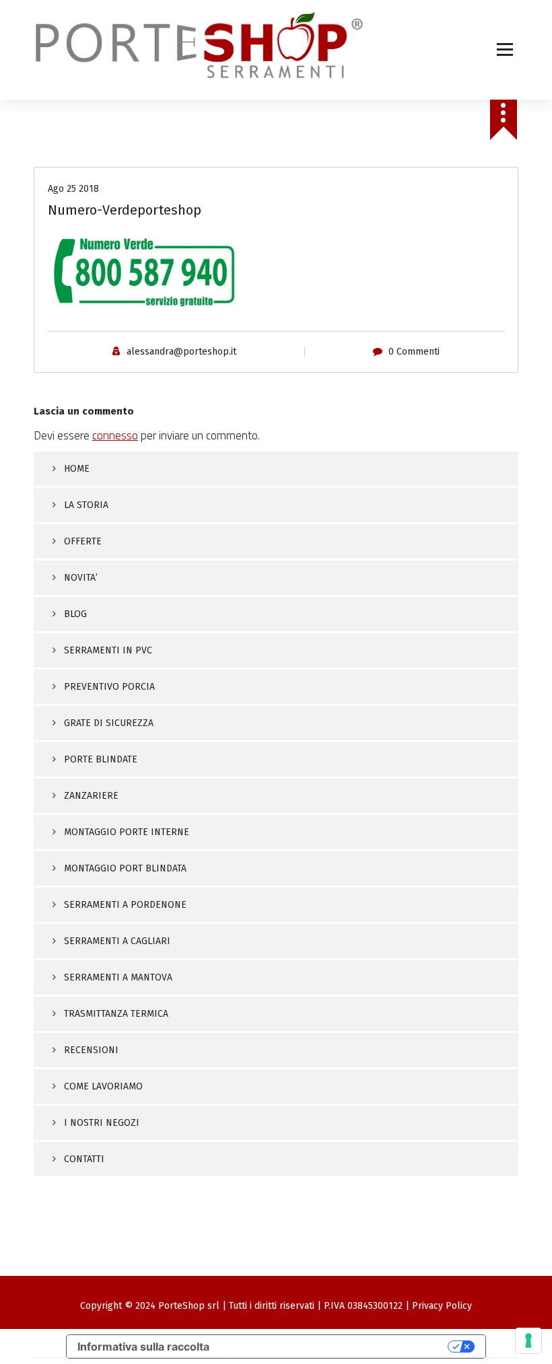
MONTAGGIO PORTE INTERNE (126, 832)
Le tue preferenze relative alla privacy (335, 1346)
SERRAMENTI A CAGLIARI (117, 941)
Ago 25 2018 (73, 188)
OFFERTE (83, 541)
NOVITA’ (81, 577)
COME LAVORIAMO (103, 1086)
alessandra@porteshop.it (181, 351)
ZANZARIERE (91, 795)
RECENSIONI (91, 1050)
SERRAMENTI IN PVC (108, 650)
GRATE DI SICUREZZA (108, 723)
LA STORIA (86, 505)
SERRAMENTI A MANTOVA (118, 977)
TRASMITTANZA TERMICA (116, 1013)
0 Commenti (414, 351)
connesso (115, 435)
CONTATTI (84, 1159)
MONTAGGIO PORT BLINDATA (125, 868)
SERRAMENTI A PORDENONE (125, 904)
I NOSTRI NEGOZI (101, 1122)
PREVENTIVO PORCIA (109, 686)
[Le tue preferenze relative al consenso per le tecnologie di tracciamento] (528, 1340)
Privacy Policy (442, 1306)
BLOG (75, 614)
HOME (77, 468)
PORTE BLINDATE (100, 759)
